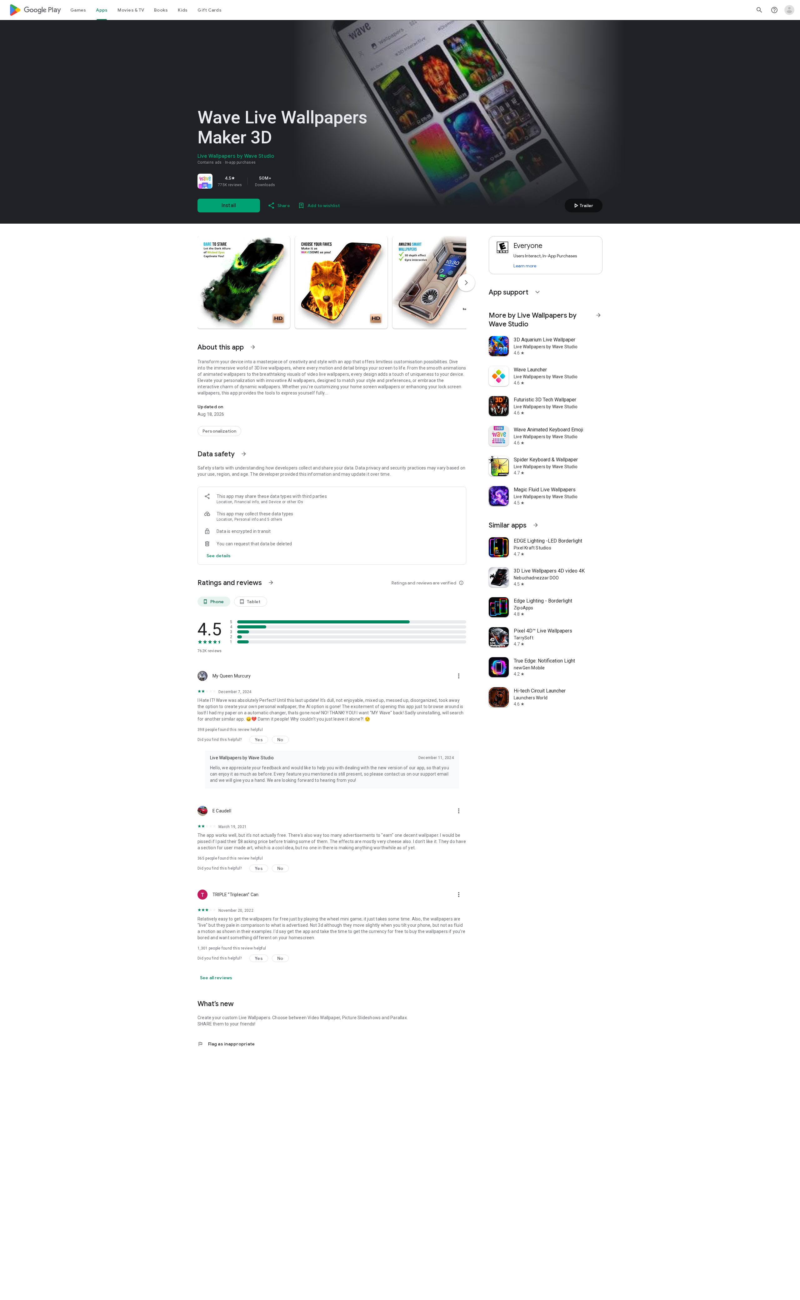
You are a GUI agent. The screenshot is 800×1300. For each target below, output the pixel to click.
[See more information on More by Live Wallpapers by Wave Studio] (598, 315)
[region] (285, 181)
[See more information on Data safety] (243, 453)
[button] (244, 282)
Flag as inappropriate (226, 1044)
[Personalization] (219, 431)
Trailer (582, 205)
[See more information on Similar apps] (535, 525)
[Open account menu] (789, 9)
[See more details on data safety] (218, 555)
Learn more (524, 266)
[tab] (78, 10)
